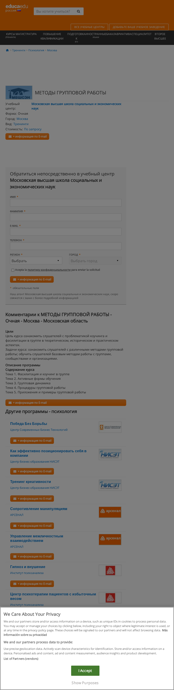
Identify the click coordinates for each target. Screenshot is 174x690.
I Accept (85, 670)
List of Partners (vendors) (21, 659)
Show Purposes (85, 682)
